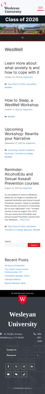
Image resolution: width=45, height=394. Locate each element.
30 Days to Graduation (15, 265)
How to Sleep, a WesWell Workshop (22, 102)
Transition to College (24, 153)
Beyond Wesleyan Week (15, 283)
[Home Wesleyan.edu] (22, 300)
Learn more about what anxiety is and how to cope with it (22, 68)
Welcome (28, 230)
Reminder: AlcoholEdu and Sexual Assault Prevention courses (22, 176)
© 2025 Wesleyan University (21, 388)
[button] (40, 7)
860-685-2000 (39, 337)
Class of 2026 (21, 19)
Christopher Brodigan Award (17, 276)
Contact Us (11, 350)
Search (8, 241)
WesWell (8, 87)
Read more (25, 220)
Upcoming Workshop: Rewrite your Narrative (21, 134)
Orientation (31, 226)
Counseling (31, 84)
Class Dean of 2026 (16, 84)
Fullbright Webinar (13, 279)
